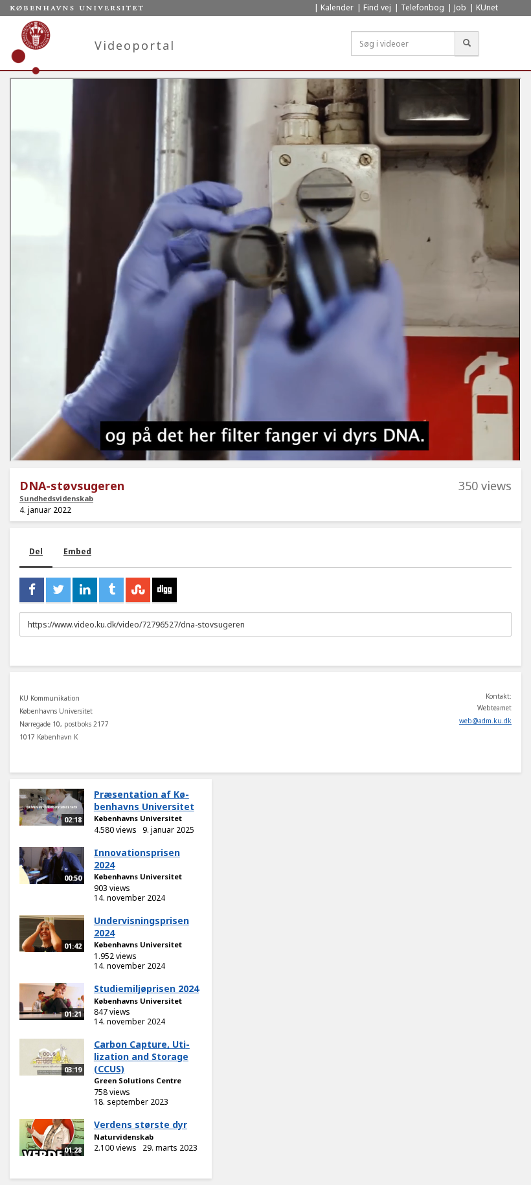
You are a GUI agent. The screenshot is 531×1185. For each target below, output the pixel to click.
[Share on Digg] (164, 590)
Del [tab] (36, 551)
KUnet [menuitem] (487, 7)
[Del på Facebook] (31, 590)
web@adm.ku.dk (485, 720)
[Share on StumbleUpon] (138, 590)
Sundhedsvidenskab (56, 498)
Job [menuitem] (460, 7)
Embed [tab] (77, 551)
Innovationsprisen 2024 (137, 858)
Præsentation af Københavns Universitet (144, 800)
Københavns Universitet (138, 818)
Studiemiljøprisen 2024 (146, 988)
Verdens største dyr (140, 1124)
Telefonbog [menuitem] (422, 7)
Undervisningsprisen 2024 (141, 926)
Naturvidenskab (123, 1137)
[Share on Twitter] (58, 590)
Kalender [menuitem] (337, 7)
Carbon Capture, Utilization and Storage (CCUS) (142, 1056)
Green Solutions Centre (137, 1080)
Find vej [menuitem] (377, 7)
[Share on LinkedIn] (85, 590)
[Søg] (467, 43)
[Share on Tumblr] (111, 590)
